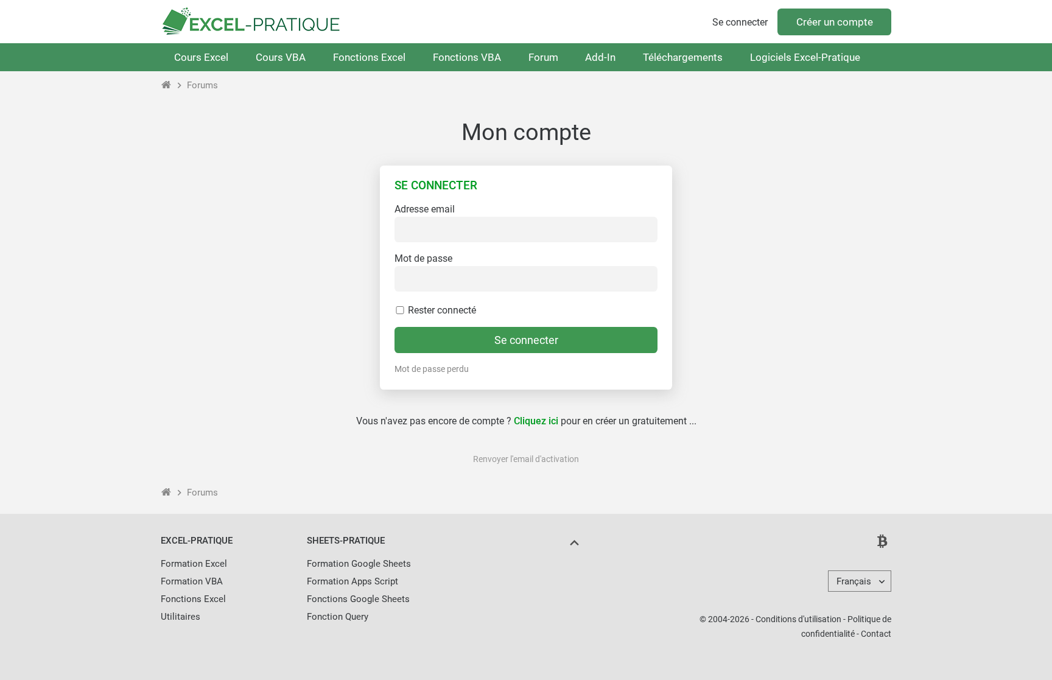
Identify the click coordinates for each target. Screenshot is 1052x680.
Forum (543, 57)
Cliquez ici (536, 421)
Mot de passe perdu (431, 369)
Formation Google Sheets (359, 563)
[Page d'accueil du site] (166, 85)
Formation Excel (194, 563)
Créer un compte (834, 22)
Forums (202, 85)
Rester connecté (440, 310)
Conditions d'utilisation (798, 619)
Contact (876, 634)
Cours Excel (201, 57)
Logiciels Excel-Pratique (805, 57)
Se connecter (740, 22)
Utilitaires (180, 616)
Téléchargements (683, 57)
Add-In (600, 57)
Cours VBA (281, 57)
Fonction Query (337, 616)
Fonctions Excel (369, 57)
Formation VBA (192, 581)
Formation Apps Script (352, 581)
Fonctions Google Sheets (358, 599)
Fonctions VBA (467, 57)
